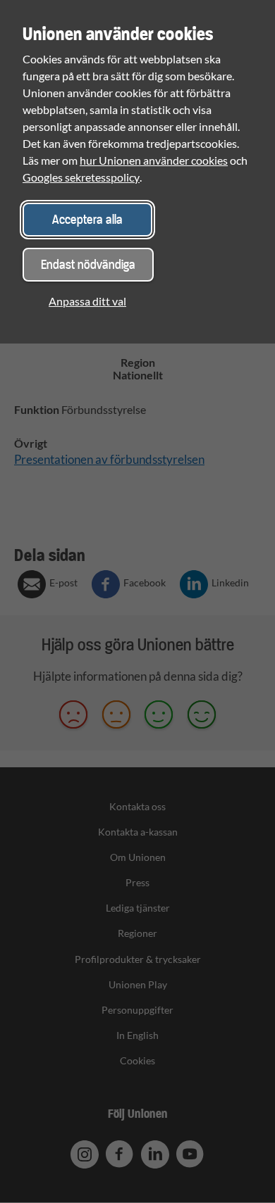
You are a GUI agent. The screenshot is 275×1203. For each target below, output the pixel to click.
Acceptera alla (87, 219)
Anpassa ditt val (87, 301)
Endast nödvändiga (88, 264)
